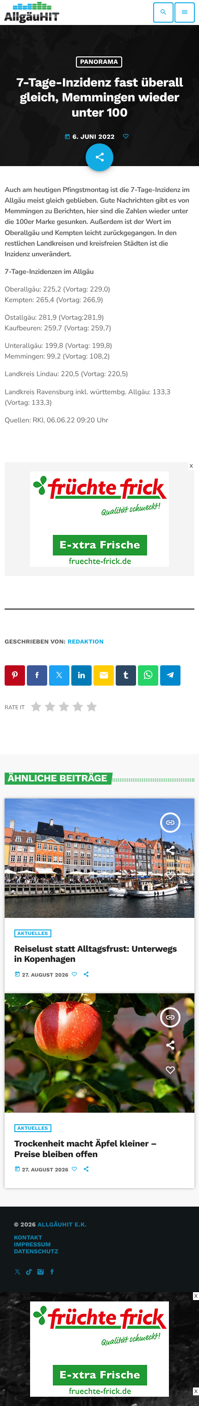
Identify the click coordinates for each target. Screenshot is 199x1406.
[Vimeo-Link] (31, 12)
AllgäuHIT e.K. (62, 1224)
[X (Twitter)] (17, 1272)
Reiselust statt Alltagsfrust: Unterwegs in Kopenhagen (95, 954)
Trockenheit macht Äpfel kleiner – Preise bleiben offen (85, 1148)
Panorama (99, 62)
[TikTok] (29, 1272)
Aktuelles (33, 933)
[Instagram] (40, 1272)
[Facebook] (52, 1272)
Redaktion (86, 641)
